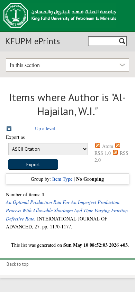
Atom (107, 146)
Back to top (18, 264)
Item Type (62, 179)
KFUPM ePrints (32, 41)
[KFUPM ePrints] (59, 29)
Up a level (45, 128)
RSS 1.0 (102, 153)
